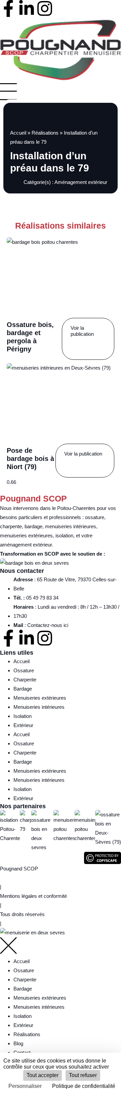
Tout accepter (42, 1075)
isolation (64, 535)
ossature (94, 517)
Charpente (24, 679)
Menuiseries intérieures (39, 707)
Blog (18, 1043)
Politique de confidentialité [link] (83, 1086)
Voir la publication (82, 331)
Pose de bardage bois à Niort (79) (30, 458)
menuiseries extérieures (26, 535)
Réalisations (45, 133)
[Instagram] (44, 8)
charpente (11, 526)
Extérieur (23, 725)
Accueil (18, 133)
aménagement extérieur (26, 545)
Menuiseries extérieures (39, 698)
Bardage (22, 689)
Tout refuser (83, 1075)
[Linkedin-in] (26, 8)
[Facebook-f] (8, 8)
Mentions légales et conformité (33, 896)
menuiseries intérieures (70, 526)
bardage (33, 526)
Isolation (22, 716)
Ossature (23, 670)
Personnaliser (25, 1086)
